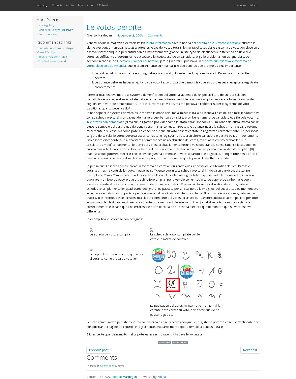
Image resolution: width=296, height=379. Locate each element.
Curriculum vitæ (47, 34)
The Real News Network (52, 61)
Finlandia (164, 342)
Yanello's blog (46, 52)
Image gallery (46, 25)
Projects (57, 5)
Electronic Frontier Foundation (137, 61)
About (90, 5)
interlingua (180, 342)
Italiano (253, 5)
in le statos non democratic (105, 122)
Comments (155, 35)
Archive (70, 5)
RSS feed (102, 5)
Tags (80, 5)
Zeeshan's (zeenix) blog (52, 56)
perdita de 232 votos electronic (219, 43)
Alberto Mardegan (124, 377)
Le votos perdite (114, 27)
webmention (107, 365)
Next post (250, 350)
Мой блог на (55, 30)
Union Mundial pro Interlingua (56, 48)
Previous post (99, 350)
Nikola (161, 377)
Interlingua (239, 5)
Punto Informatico (158, 43)
